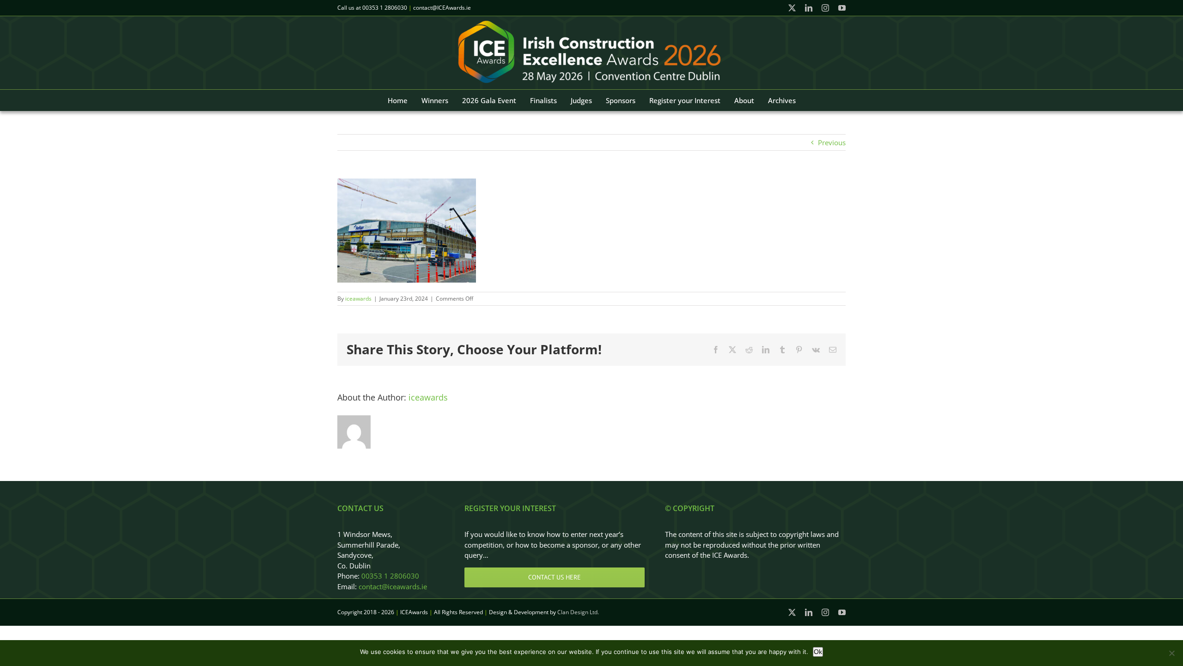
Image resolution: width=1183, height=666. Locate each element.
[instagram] (825, 8)
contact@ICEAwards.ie (442, 8)
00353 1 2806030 (384, 8)
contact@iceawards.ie (393, 586)
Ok (818, 651)
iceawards (358, 298)
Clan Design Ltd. (578, 612)
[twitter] (792, 8)
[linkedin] (808, 8)
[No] (1171, 653)
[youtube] (842, 8)
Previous (832, 142)
